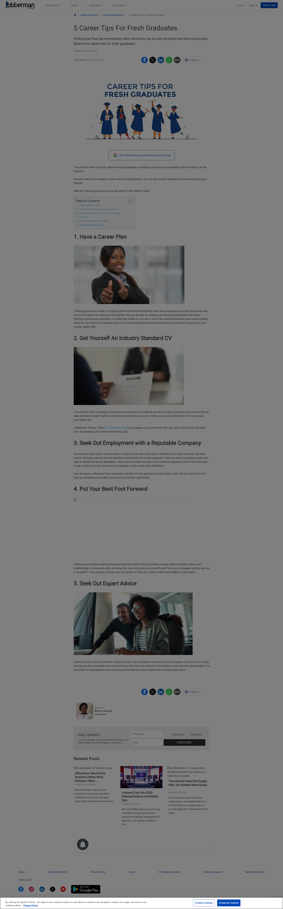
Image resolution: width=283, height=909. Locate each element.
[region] (141, 903)
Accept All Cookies (228, 903)
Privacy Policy (30, 905)
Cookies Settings (204, 903)
